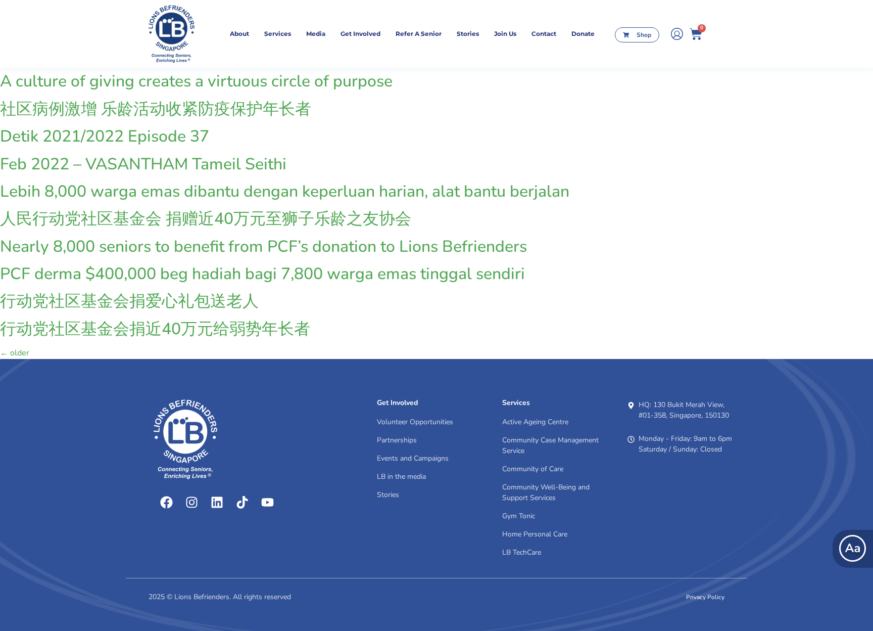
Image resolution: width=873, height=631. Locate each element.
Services (277, 33)
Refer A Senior (419, 33)
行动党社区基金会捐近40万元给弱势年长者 (155, 329)
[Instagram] (191, 502)
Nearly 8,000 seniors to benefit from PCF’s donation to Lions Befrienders (263, 246)
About (239, 33)
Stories (468, 33)
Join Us (505, 33)
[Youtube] (267, 502)
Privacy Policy (705, 597)
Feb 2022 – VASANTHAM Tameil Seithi (143, 164)
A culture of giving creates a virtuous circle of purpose (196, 81)
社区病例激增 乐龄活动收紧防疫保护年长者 (155, 109)
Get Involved (360, 33)
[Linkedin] (216, 502)
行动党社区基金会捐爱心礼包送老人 (129, 301)
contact (543, 33)
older (14, 352)
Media (315, 33)
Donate (583, 33)
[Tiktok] (242, 502)
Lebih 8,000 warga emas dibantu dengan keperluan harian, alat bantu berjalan (284, 191)
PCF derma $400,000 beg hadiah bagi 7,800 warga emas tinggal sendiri (262, 274)
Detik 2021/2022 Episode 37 (104, 136)
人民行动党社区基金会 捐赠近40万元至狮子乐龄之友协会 (205, 219)
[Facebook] (166, 502)
